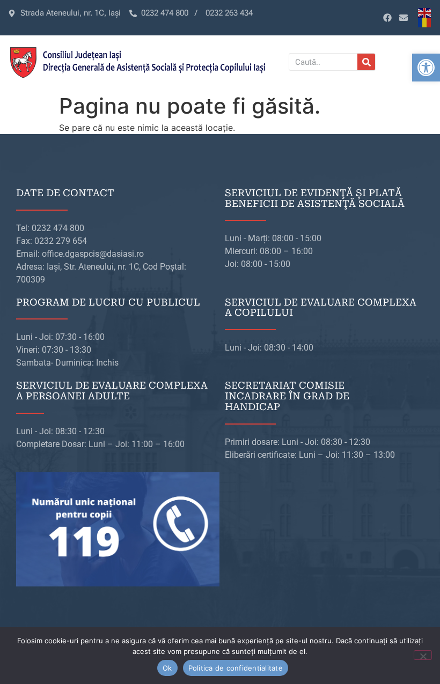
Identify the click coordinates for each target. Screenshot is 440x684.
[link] (426, 67)
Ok (167, 668)
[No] (423, 655)
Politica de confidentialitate (235, 668)
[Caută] (366, 62)
